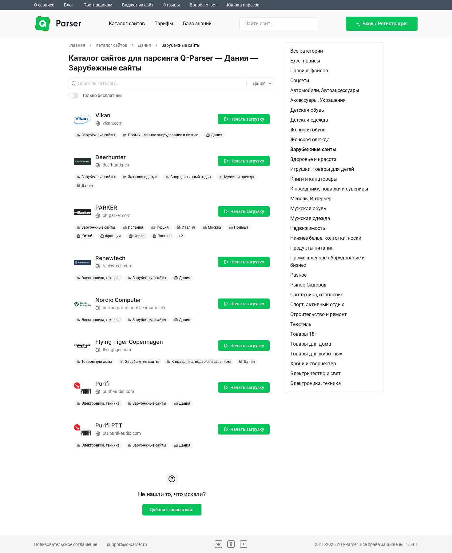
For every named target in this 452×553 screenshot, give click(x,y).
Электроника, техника (315, 383)
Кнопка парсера (243, 4)
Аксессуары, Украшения (318, 100)
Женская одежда (310, 139)
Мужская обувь (308, 208)
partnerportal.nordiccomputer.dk (134, 307)
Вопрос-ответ (203, 4)
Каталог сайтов (127, 23)
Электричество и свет (315, 373)
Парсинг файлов (309, 71)
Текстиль (300, 324)
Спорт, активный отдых (317, 304)
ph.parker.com (116, 215)
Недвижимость (307, 228)
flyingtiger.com (117, 349)
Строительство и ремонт (318, 314)
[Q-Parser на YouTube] (244, 544)
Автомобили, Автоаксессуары (324, 90)
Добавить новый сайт (172, 509)
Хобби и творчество (313, 364)
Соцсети (299, 80)
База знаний (197, 23)
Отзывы (171, 4)
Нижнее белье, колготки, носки (325, 238)
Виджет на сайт (137, 4)
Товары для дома (310, 344)
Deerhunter (110, 157)
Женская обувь (308, 130)
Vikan (102, 115)
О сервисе (44, 4)
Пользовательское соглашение (65, 544)
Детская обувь (307, 110)
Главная (77, 45)
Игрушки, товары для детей (322, 169)
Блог (68, 4)
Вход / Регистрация (385, 23)
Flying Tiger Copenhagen (129, 342)
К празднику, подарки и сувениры (329, 189)
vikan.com (112, 123)
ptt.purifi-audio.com (122, 433)
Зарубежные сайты (313, 149)
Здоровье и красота (313, 159)
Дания (144, 45)
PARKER (106, 207)
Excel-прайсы (305, 61)
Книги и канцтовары (313, 179)
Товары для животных (316, 354)
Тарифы (164, 23)
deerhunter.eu (116, 164)
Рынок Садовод (308, 285)
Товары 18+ (303, 334)
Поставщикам (97, 4)
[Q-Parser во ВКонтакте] (218, 544)
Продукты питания (312, 248)
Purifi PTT (108, 425)
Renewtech (110, 258)
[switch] (73, 95)
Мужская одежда (310, 218)
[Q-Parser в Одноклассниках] (231, 544)
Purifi (102, 383)
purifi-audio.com (118, 391)
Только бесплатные (102, 95)
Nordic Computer (118, 300)
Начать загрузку (247, 119)
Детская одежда (309, 120)
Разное (298, 275)
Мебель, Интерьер (310, 199)
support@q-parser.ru (127, 544)
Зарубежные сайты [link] (180, 45)
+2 (181, 236)
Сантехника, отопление (316, 295)
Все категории (306, 51)
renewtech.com (117, 265)
